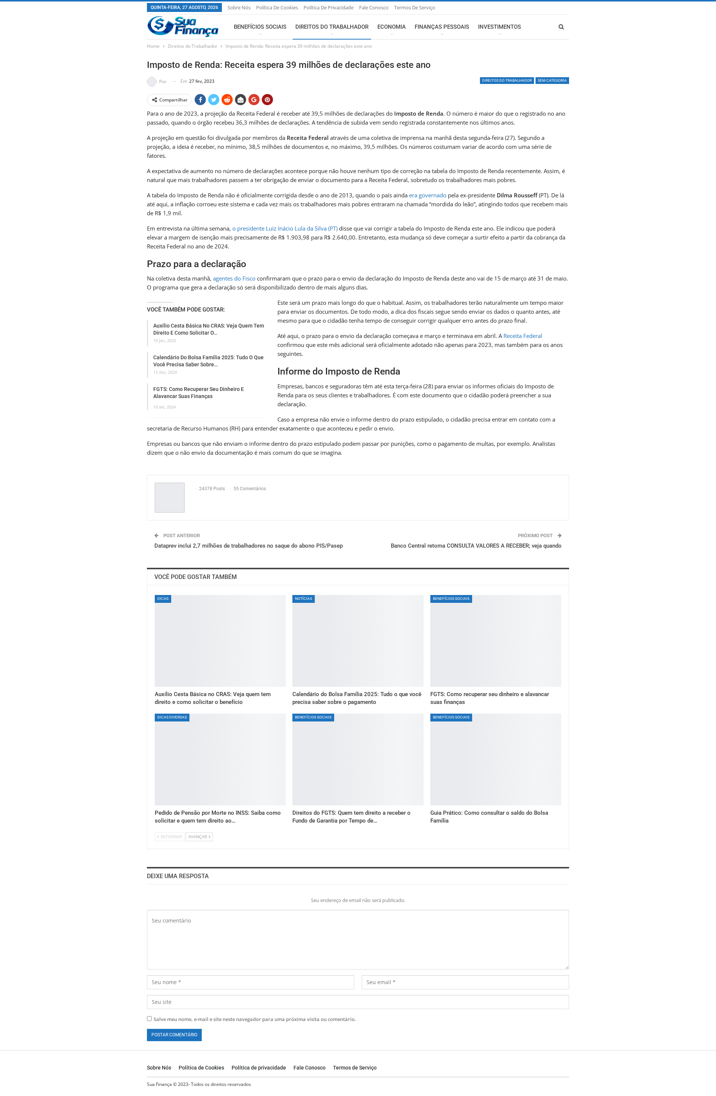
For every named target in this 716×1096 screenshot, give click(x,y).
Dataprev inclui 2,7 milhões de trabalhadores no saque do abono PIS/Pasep (248, 545)
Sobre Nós (239, 7)
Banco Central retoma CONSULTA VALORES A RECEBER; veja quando (476, 545)
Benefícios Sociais (260, 27)
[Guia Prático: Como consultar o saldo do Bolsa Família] (495, 759)
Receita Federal (522, 335)
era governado (427, 195)
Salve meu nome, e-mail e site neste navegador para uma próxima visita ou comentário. (255, 1019)
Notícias (303, 598)
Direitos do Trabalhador (331, 27)
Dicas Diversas (172, 717)
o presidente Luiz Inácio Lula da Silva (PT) (284, 228)
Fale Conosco (374, 7)
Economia (391, 27)
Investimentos (499, 27)
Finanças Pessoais (442, 27)
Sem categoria (552, 80)
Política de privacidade (329, 7)
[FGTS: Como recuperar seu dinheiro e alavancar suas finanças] (495, 641)
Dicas (163, 598)
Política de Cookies (277, 7)
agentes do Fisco (234, 278)
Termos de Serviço (414, 7)
